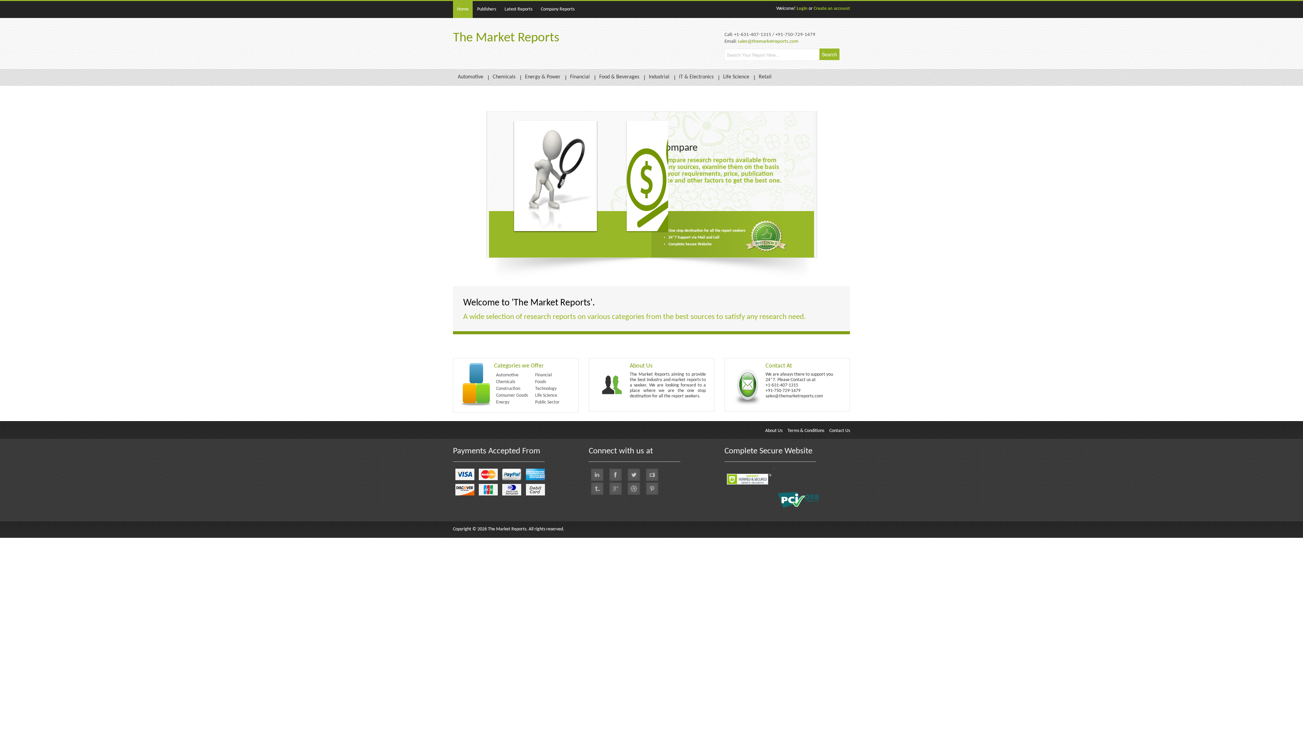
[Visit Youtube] (652, 475)
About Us (773, 430)
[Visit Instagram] (634, 489)
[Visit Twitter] (634, 475)
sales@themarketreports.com (768, 41)
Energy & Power (543, 77)
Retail (765, 77)
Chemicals (504, 77)
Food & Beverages (619, 77)
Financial (580, 77)
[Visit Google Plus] (615, 489)
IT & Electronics (696, 77)
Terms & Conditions (806, 430)
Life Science (736, 77)
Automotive (470, 77)
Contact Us (839, 430)
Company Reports (557, 9)
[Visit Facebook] (615, 475)
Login (802, 8)
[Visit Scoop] (597, 489)
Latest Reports (518, 9)
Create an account (832, 8)
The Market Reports (506, 38)
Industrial (659, 77)
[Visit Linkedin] (597, 475)
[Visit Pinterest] (652, 489)
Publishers (486, 9)
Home (463, 9)
